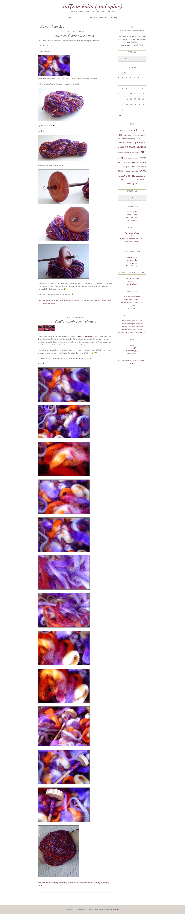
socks (143, 170)
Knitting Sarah (132, 215)
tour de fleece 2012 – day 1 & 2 (132, 302)
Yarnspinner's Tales (132, 233)
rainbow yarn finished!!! (132, 297)
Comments (132, 351)
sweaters (132, 180)
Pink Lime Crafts (132, 217)
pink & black (132, 308)
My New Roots (132, 284)
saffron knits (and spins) (92, 6)
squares (127, 180)
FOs (139, 142)
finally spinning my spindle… (75, 321)
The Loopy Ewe (132, 263)
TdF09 (137, 180)
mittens (121, 162)
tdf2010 (142, 180)
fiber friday (131, 142)
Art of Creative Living (132, 242)
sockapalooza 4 (133, 171)
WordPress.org (132, 353)
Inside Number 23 (132, 236)
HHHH (132, 152)
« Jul (119, 115)
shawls (121, 171)
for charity (132, 305)
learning (125, 158)
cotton (134, 135)
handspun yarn (133, 146)
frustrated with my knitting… (75, 36)
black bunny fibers (132, 212)
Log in (132, 345)
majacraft (136, 158)
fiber (125, 142)
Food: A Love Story (132, 278)
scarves (143, 167)
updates (130, 183)
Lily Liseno (132, 281)
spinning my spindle (72, 300)
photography (126, 167)
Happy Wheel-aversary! (132, 299)
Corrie (123, 326)
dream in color (123, 139)
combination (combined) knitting (102, 18)
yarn (135, 183)
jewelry (137, 152)
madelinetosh (132, 257)
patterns (120, 166)
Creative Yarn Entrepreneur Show (132, 239)
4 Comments (80, 317)
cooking (130, 135)
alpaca (129, 131)
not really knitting (137, 162)
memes (142, 158)
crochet (142, 135)
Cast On (132, 244)
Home (70, 18)
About (80, 18)
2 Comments (80, 32)
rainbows (135, 166)
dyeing (132, 139)
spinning (62, 300)
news (126, 162)
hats (144, 147)
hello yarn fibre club (44, 300)
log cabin (131, 158)
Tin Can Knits (132, 220)
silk (126, 171)
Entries (132, 348)
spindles (55, 300)
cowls (138, 135)
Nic (123, 324)
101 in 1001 (123, 130)
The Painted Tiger (132, 266)
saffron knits (126, 329)
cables (126, 135)
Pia (123, 321)
